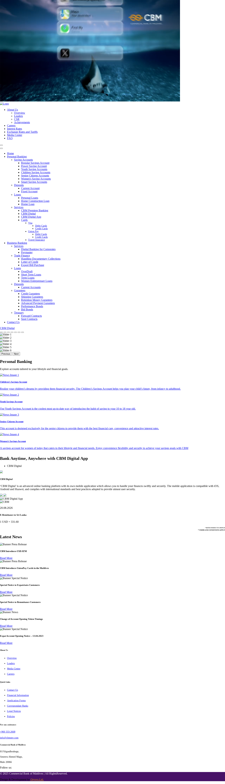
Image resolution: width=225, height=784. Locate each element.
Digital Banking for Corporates (38, 249)
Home (10, 153)
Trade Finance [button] (22, 255)
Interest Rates (14, 128)
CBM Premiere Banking (34, 210)
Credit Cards (41, 228)
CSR (17, 119)
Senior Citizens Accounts (35, 175)
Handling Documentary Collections (40, 258)
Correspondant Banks (17, 706)
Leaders (18, 116)
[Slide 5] (15, 332)
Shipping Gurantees (32, 296)
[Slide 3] (8, 332)
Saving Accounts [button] (23, 159)
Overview (19, 112)
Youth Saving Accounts (34, 169)
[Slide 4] (12, 332)
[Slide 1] (1, 332)
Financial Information (18, 695)
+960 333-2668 (7, 731)
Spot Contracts (29, 318)
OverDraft (27, 271)
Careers (11, 125)
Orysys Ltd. (37, 779)
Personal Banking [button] (17, 156)
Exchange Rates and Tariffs (22, 131)
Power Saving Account (34, 166)
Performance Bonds (32, 306)
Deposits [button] (19, 185)
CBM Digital (28, 213)
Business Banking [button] (17, 242)
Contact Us (13, 322)
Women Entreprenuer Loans (36, 280)
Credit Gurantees (30, 293)
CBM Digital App (31, 216)
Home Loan (27, 204)
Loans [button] (17, 194)
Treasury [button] (19, 312)
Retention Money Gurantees (36, 299)
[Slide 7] (22, 332)
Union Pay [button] (33, 231)
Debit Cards (41, 225)
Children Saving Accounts (35, 172)
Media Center (14, 135)
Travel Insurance (36, 240)
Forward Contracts (31, 315)
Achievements (22, 122)
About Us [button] (12, 109)
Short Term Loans (31, 274)
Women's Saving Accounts (36, 178)
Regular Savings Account (35, 162)
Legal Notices (14, 711)
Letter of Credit (29, 261)
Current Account (30, 188)
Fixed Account (29, 191)
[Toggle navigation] (1, 145)
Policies (11, 716)
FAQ (10, 138)
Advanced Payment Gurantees (38, 303)
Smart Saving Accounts (34, 181)
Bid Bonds (27, 309)
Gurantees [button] (19, 290)
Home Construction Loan (35, 200)
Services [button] (18, 207)
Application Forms (16, 700)
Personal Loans (29, 197)
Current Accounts (31, 287)
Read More (6, 558)
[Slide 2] (5, 332)
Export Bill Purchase (32, 265)
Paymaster (27, 252)
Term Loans (27, 277)
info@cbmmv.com (9, 737)
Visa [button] (30, 223)
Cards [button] (24, 219)
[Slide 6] (19, 332)
